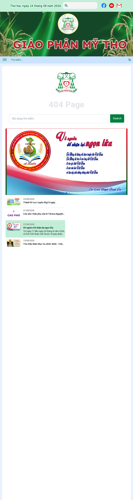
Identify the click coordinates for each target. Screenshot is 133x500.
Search (117, 118)
